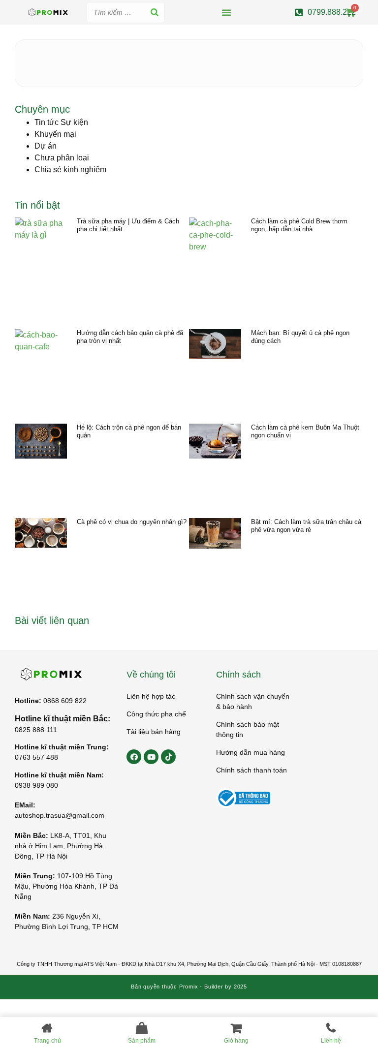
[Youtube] (151, 756)
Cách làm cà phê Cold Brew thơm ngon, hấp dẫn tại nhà (299, 225)
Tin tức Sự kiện (61, 122)
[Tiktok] (168, 756)
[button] (226, 12)
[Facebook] (133, 756)
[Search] (154, 12)
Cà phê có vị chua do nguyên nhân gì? (132, 521)
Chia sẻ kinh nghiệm (70, 169)
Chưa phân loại (61, 158)
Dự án (45, 146)
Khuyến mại (55, 134)
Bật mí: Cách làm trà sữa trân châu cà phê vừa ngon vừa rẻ (306, 525)
